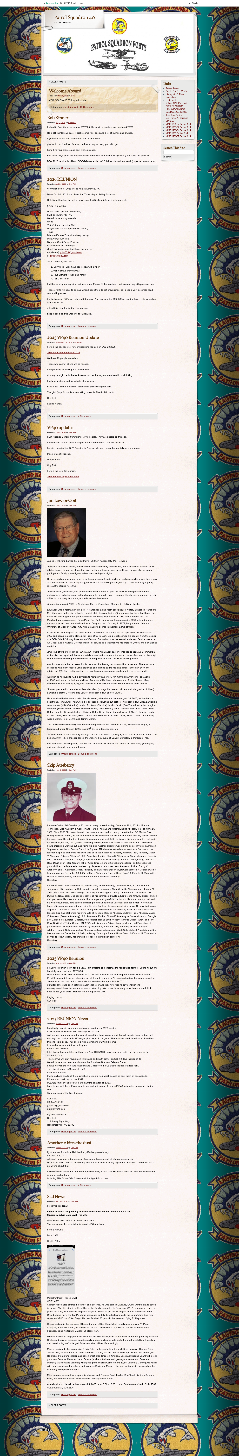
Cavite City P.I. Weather (177, 91)
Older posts (57, 82)
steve (73, 96)
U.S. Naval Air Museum (177, 118)
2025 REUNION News (67, 1019)
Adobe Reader (172, 88)
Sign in (195, 3)
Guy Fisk (72, 123)
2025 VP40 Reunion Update (73, 337)
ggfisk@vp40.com (59, 255)
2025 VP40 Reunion (65, 958)
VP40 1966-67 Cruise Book (178, 136)
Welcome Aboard (65, 91)
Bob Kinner (57, 118)
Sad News (56, 1197)
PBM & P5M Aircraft (175, 109)
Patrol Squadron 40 (74, 17)
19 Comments (87, 107)
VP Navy (170, 121)
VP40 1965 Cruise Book (177, 133)
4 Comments (84, 416)
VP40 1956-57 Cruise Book (178, 124)
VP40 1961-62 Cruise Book (178, 127)
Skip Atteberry (60, 765)
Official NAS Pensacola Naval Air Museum (177, 104)
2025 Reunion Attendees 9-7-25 (63, 352)
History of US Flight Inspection (175, 95)
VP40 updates (60, 428)
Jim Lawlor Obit (61, 501)
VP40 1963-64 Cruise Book (178, 130)
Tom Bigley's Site (174, 115)
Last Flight (171, 100)
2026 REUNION (62, 179)
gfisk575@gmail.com (71, 252)
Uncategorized (70, 107)
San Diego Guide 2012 (176, 112)
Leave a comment (87, 168)
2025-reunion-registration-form (63, 476)
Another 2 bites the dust (69, 1143)
